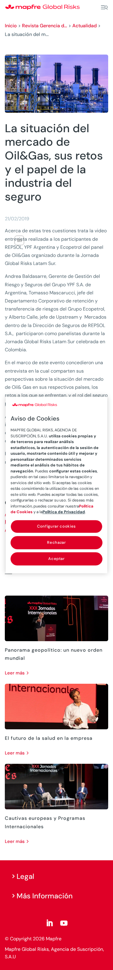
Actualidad (84, 25)
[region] (57, 485)
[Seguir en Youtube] (63, 923)
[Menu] (104, 7)
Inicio (11, 25)
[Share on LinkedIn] (19, 240)
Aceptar (56, 558)
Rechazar (56, 542)
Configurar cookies (56, 526)
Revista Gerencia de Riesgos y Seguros (44, 25)
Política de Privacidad (63, 511)
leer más (15, 673)
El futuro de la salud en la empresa (49, 738)
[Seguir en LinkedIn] (49, 923)
